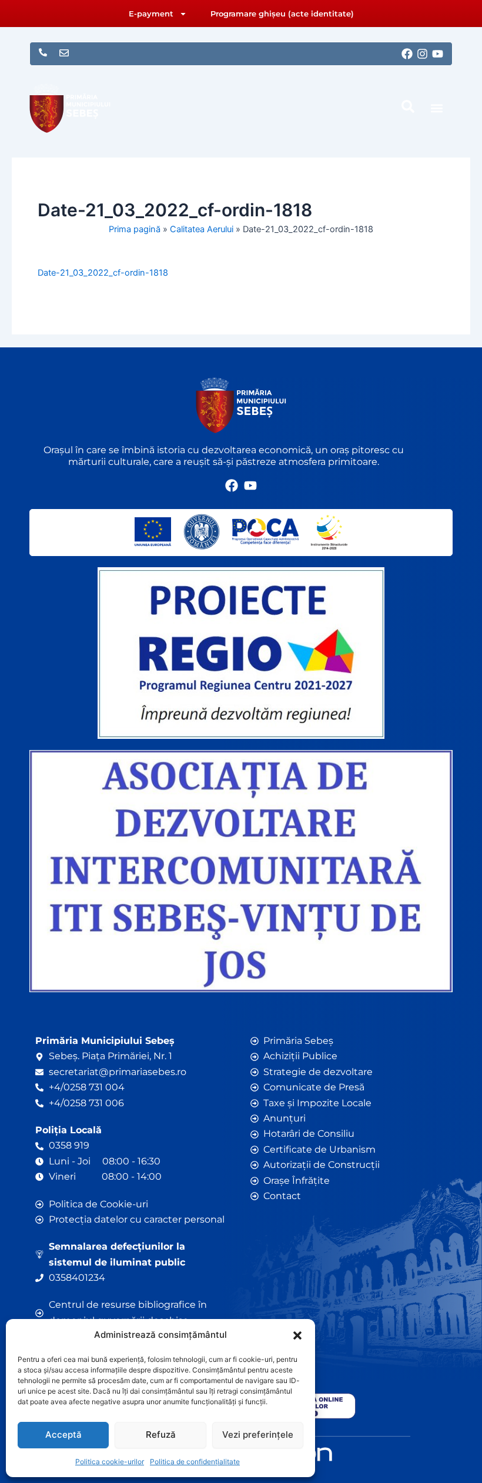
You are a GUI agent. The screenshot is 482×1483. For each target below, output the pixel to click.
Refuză (161, 1434)
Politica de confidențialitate (195, 1461)
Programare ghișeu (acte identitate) (282, 13)
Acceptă (63, 1434)
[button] (297, 1335)
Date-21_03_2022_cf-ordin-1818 (103, 272)
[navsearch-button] (407, 106)
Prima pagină (134, 229)
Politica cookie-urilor (109, 1461)
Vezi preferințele (257, 1434)
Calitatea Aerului (201, 229)
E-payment (151, 13)
